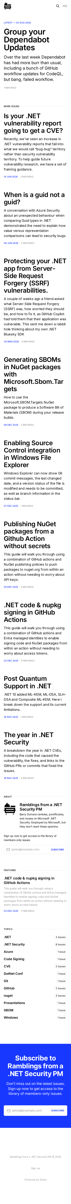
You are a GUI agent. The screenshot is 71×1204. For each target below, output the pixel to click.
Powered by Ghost (36, 1179)
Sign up (35, 1168)
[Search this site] (58, 6)
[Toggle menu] (65, 6)
